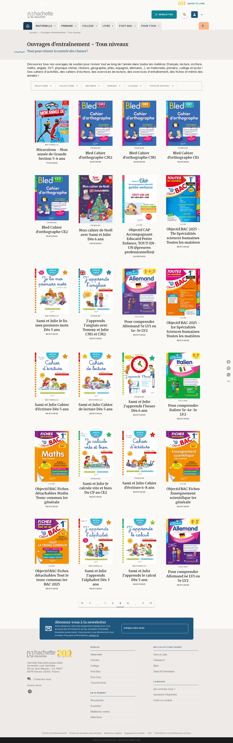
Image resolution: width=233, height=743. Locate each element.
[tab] (27, 26)
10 (128, 603)
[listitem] (42, 3)
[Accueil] (40, 14)
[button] (164, 14)
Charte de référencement (54, 733)
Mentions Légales (113, 733)
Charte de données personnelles (85, 733)
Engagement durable (134, 733)
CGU (149, 733)
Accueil (33, 32)
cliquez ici (94, 635)
